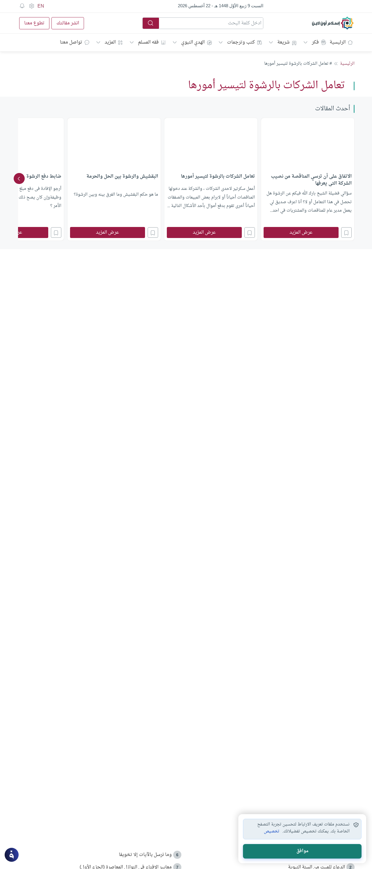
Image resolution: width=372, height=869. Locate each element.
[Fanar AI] (11, 855)
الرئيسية (338, 42)
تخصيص (271, 831)
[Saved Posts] (22, 6)
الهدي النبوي (193, 42)
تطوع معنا (34, 23)
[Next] (19, 178)
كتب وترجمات (241, 42)
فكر (315, 42)
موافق (302, 851)
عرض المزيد (301, 232)
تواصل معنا (71, 42)
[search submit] (151, 23)
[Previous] (352, 178)
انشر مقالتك (67, 23)
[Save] (346, 232)
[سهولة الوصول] (31, 6)
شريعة (283, 42)
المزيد (110, 42)
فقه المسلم (148, 42)
